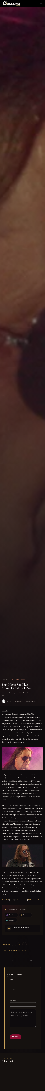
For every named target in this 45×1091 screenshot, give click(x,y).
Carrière (24, 900)
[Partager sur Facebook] (14, 944)
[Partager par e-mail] (24, 944)
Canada (37, 900)
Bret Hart (5, 900)
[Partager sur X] (19, 944)
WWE (30, 900)
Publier (15, 1037)
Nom (12, 979)
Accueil (5, 680)
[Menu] (41, 4)
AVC (12, 900)
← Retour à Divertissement (14, 950)
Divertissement (18, 680)
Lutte (17, 900)
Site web (13, 1000)
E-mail (12, 990)
